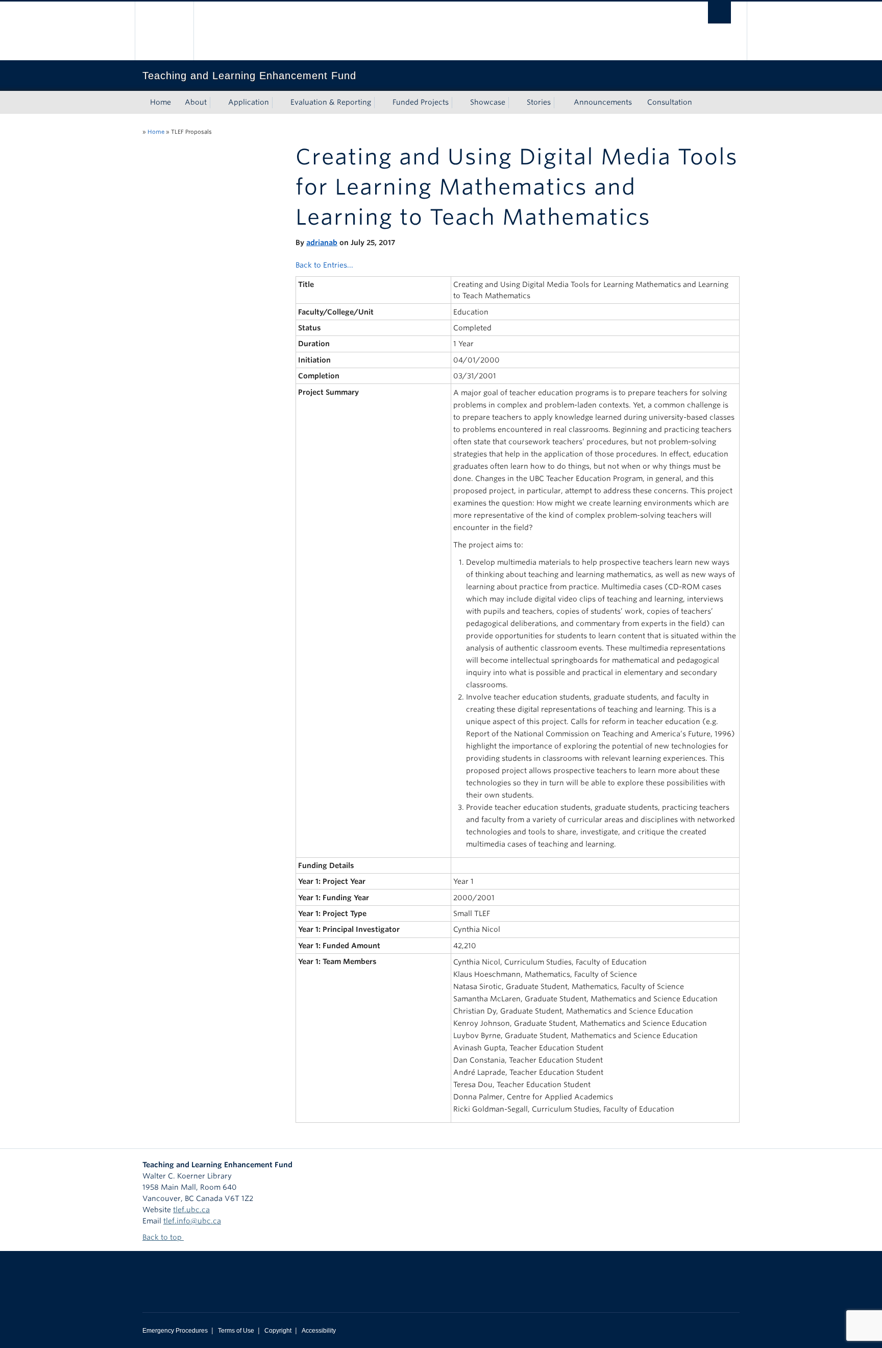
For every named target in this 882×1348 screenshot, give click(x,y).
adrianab (321, 242)
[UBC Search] (719, 12)
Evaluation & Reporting (330, 102)
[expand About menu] (216, 102)
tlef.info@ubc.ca (192, 1221)
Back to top (163, 1237)
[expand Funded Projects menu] (458, 102)
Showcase (487, 102)
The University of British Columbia (164, 31)
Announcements (603, 102)
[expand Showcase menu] (514, 102)
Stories (539, 102)
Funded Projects (421, 102)
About (196, 102)
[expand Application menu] (278, 102)
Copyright (277, 1330)
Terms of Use (236, 1330)
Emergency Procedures (175, 1330)
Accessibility (319, 1330)
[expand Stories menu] (560, 102)
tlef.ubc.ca (191, 1210)
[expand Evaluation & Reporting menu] (380, 102)
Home (160, 102)
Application (248, 102)
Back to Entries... (324, 265)
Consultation (669, 102)
